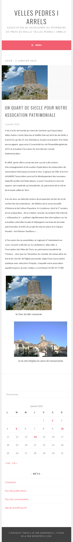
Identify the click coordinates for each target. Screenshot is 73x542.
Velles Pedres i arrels (36, 17)
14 (35, 436)
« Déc (8, 463)
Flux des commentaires (16, 499)
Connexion (10, 482)
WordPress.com (41, 536)
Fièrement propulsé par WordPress (31, 533)
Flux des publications (15, 490)
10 (62, 428)
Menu (38, 45)
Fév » (14, 463)
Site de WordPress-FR (16, 507)
